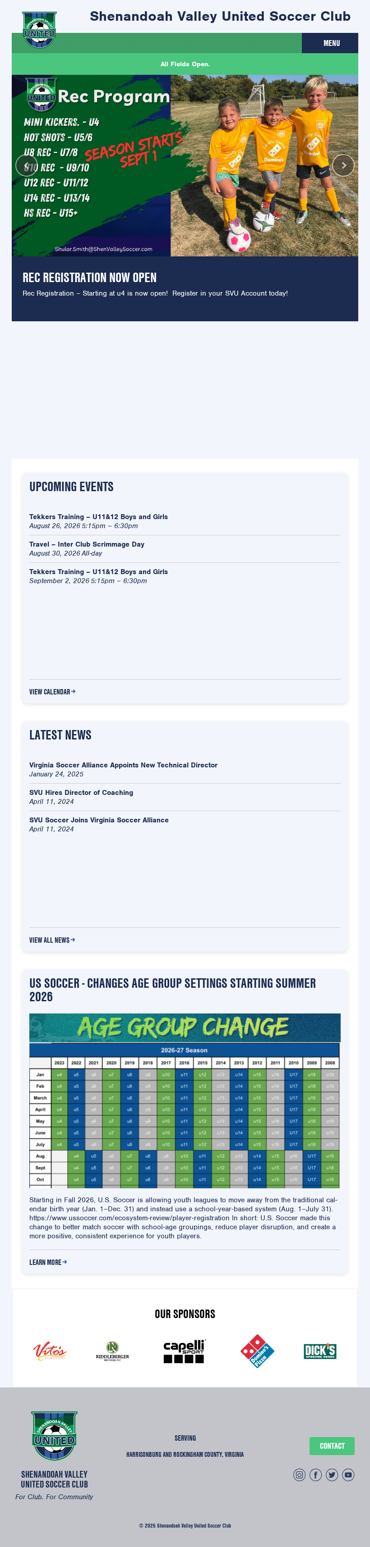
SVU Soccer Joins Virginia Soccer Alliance (99, 820)
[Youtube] (348, 1476)
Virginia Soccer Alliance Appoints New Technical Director (123, 765)
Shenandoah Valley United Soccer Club (220, 16)
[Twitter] (332, 1476)
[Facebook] (316, 1476)
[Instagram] (299, 1476)
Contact (332, 1445)
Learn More (45, 1262)
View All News (49, 940)
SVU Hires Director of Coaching (81, 792)
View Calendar (49, 692)
